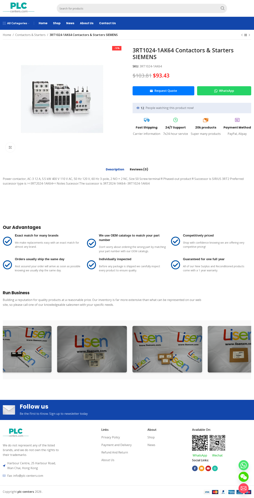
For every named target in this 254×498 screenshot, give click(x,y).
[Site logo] (18, 8)
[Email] (244, 488)
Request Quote (166, 91)
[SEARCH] (222, 8)
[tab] (115, 169)
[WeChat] (244, 477)
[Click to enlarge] (10, 147)
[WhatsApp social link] (215, 468)
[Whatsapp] (244, 465)
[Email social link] (201, 468)
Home (7, 35)
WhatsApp (226, 91)
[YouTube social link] (208, 468)
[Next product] (249, 35)
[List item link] (123, 437)
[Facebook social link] (195, 468)
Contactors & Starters (30, 35)
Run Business (16, 293)
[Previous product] (242, 35)
